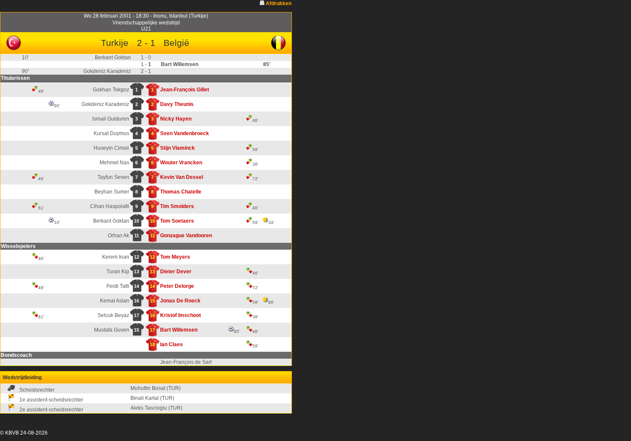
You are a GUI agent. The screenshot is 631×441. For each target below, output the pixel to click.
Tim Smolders (177, 206)
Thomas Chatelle (180, 192)
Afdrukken (278, 3)
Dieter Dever (175, 272)
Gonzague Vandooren (186, 236)
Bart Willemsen (178, 330)
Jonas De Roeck (180, 301)
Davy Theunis (177, 104)
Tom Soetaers (177, 221)
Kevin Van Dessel (181, 177)
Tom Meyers (175, 257)
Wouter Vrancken (181, 163)
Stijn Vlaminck (177, 148)
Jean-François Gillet (184, 90)
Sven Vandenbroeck (184, 133)
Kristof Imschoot (180, 315)
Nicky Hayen (175, 119)
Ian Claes (171, 344)
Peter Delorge (177, 286)
